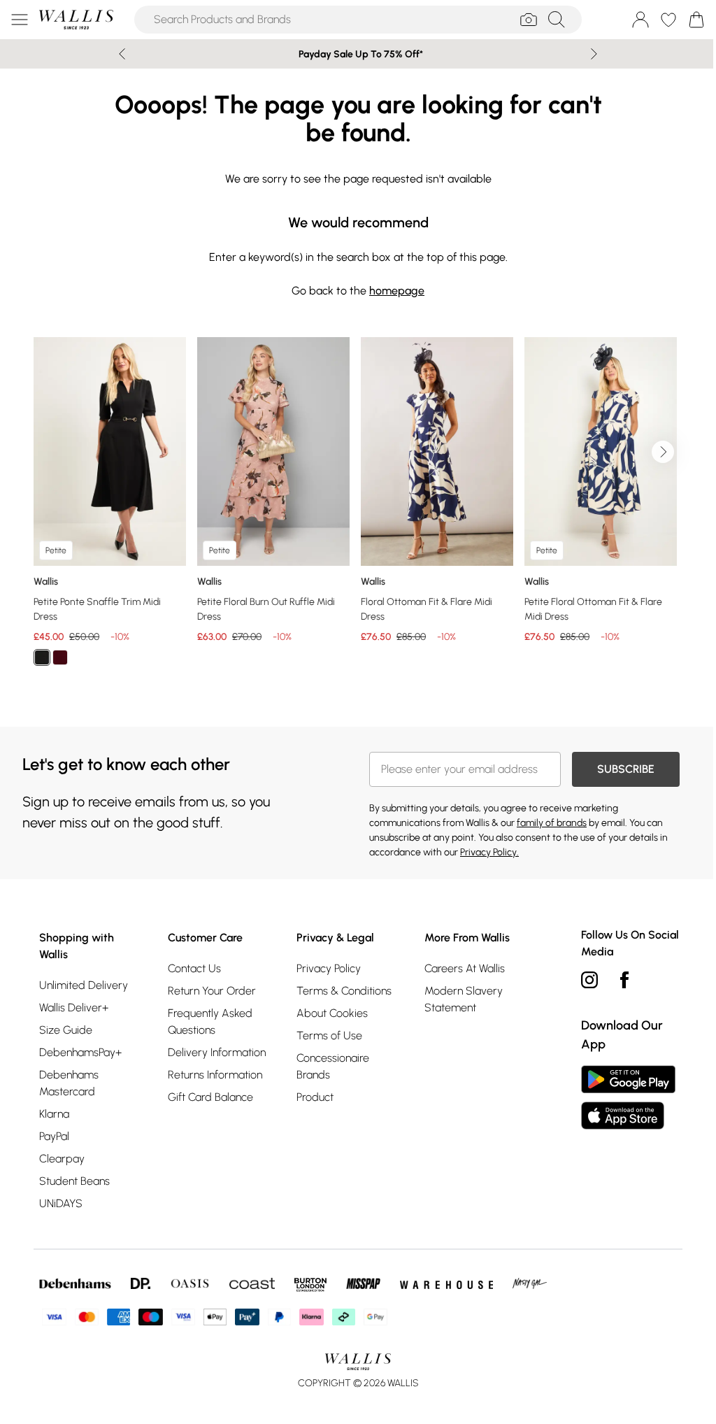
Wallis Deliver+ (73, 1007)
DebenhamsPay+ (80, 1052)
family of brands (552, 823)
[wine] (60, 657)
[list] (358, 509)
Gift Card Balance (210, 1097)
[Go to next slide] (663, 452)
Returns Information (215, 1074)
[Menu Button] (19, 19)
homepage (396, 290)
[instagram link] (589, 979)
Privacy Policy (328, 968)
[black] (42, 657)
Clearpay (62, 1158)
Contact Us (194, 968)
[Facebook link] (624, 979)
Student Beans (74, 1181)
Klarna (54, 1113)
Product (315, 1097)
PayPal (54, 1136)
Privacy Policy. (489, 852)
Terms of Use (329, 1035)
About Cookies (332, 1013)
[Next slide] (594, 54)
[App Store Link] (628, 1097)
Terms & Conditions (344, 990)
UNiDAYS (61, 1203)
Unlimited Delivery (83, 985)
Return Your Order (212, 990)
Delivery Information (217, 1052)
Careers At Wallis (464, 968)
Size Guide (65, 1030)
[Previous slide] (122, 54)
